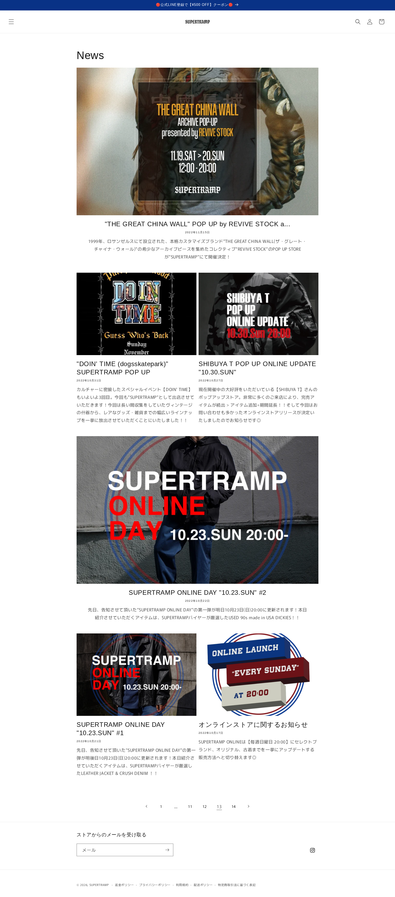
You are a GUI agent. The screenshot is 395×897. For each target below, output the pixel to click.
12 (205, 806)
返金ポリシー (124, 885)
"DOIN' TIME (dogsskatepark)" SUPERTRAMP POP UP (122, 368)
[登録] (167, 850)
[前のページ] (147, 806)
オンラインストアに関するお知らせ (253, 724)
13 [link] (219, 806)
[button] (11, 22)
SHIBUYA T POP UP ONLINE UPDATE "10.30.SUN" (257, 368)
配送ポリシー (203, 885)
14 (234, 806)
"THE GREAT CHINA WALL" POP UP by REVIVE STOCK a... (197, 224)
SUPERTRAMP (99, 885)
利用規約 (182, 885)
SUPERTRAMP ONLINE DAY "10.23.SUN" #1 (121, 728)
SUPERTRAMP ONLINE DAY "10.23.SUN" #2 (197, 592)
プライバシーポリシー (155, 885)
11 (190, 806)
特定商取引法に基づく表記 (237, 885)
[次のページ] (248, 806)
